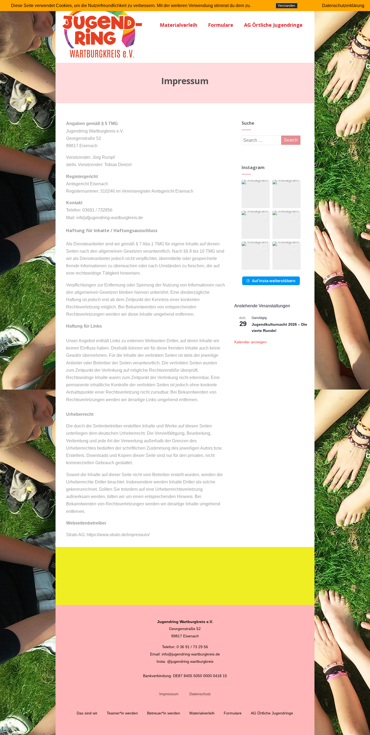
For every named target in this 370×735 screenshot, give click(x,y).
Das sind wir (87, 713)
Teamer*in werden (122, 713)
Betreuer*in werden (163, 713)
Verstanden (286, 6)
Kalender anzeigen (250, 342)
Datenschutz (200, 694)
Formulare (220, 25)
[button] (256, 194)
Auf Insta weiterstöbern (274, 280)
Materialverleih (178, 25)
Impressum (168, 694)
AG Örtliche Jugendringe (273, 25)
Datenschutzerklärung (343, 5)
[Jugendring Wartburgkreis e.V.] (102, 60)
